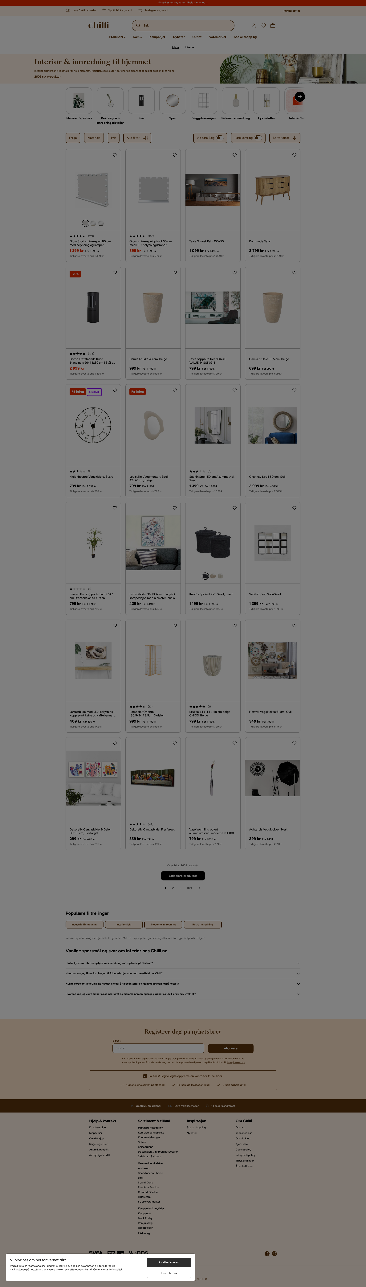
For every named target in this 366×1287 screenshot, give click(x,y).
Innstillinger (169, 1273)
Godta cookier (169, 1262)
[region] (100, 1267)
